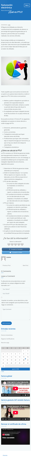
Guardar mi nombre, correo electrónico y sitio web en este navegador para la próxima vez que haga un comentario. (15, 303)
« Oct (2, 371)
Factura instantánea (6, 335)
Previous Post (7, 265)
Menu (27, 5)
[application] (15, 388)
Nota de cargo (5, 342)
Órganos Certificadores (7, 339)
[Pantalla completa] (28, 395)
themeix (5, 455)
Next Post (25, 265)
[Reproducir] (3, 395)
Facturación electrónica (6, 6)
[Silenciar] (25, 395)
